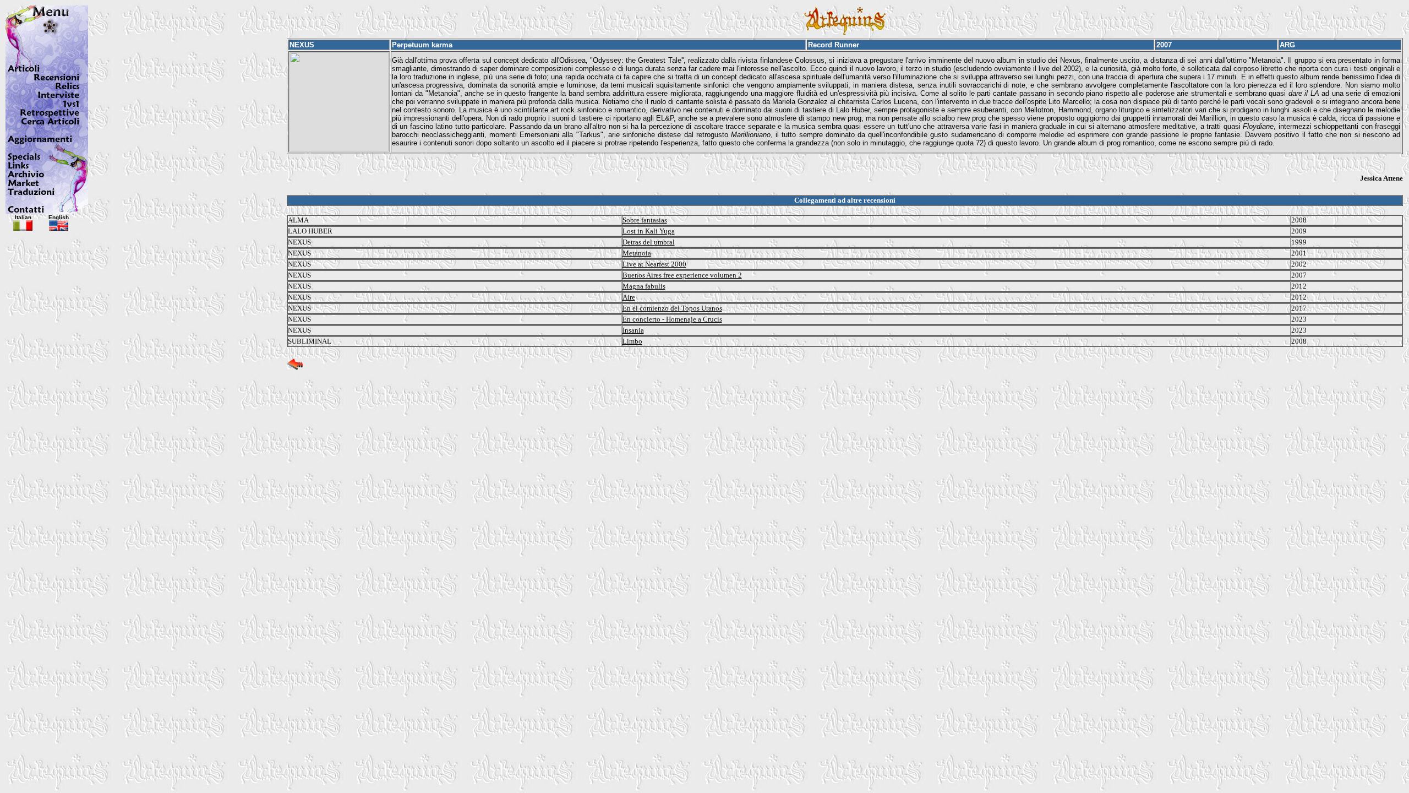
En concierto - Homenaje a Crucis (672, 319)
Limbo (632, 341)
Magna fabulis (643, 286)
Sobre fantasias (644, 220)
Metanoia (636, 253)
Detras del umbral (648, 242)
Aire (628, 297)
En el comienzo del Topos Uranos (672, 308)
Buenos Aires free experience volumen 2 (682, 275)
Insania (633, 330)
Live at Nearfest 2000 (654, 264)
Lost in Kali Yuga (648, 231)
